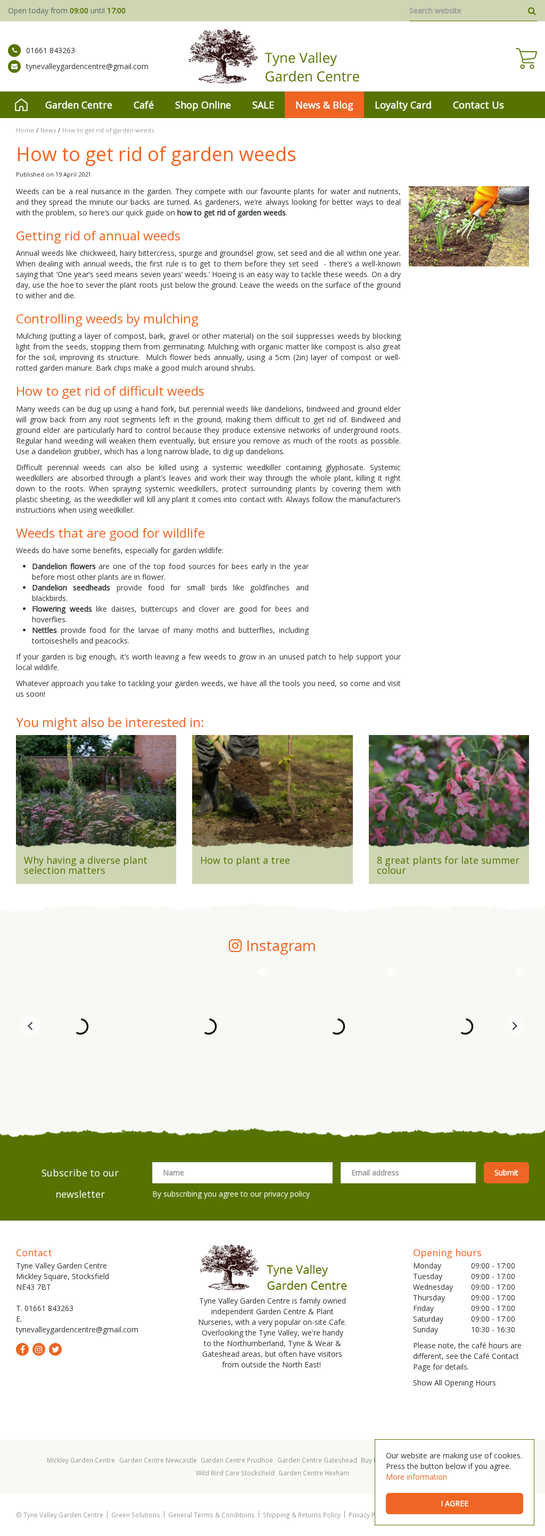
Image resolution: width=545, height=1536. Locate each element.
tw (55, 1349)
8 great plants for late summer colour (448, 865)
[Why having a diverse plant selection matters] (96, 795)
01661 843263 (50, 50)
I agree (454, 1503)
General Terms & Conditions (211, 1514)
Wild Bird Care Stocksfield (235, 1472)
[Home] (21, 104)
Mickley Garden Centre (81, 1460)
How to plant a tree (245, 860)
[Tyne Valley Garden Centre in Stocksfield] (272, 56)
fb (22, 1349)
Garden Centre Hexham (313, 1472)
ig (38, 1349)
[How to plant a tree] (272, 795)
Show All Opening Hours (454, 1383)
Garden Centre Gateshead (317, 1460)
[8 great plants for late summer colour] (449, 795)
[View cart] (526, 58)
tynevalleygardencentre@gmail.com (87, 66)
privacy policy (287, 1194)
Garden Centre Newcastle (158, 1460)
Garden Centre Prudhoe (237, 1460)
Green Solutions (135, 1514)
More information (416, 1477)
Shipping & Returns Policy (302, 1514)
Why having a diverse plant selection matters (85, 865)
